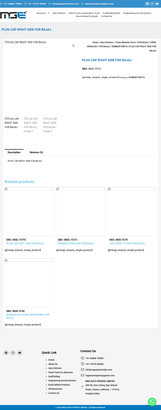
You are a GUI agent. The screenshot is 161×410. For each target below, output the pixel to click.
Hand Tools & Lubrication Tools (84, 13)
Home (95, 42)
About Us (41, 13)
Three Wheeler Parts (125, 42)
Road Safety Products (87, 16)
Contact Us (106, 16)
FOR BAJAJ (104, 46)
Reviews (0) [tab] (36, 152)
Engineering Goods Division (137, 13)
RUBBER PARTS (119, 46)
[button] (73, 45)
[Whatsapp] (152, 402)
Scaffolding (54, 376)
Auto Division (59, 13)
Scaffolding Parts (111, 13)
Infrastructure (55, 389)
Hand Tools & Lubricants (60, 372)
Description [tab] (14, 152)
